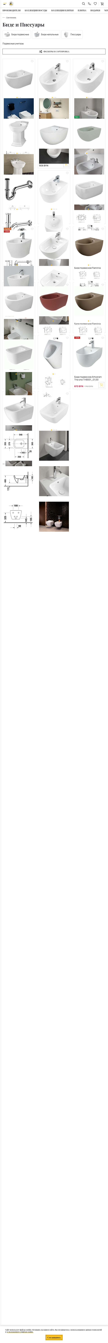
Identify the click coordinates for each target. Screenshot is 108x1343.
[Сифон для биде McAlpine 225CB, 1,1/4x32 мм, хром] (19, 189)
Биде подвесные (20, 34)
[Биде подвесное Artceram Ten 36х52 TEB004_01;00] (19, 245)
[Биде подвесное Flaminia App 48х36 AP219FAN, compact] (89, 245)
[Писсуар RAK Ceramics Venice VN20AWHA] (54, 354)
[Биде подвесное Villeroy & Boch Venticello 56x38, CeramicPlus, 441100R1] (54, 410)
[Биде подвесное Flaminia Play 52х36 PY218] (19, 354)
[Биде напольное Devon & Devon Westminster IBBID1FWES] (19, 133)
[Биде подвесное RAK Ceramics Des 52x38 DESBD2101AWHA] (54, 133)
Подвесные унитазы (13, 43)
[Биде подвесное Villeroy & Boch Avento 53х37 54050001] (54, 189)
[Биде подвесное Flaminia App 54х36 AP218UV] (54, 301)
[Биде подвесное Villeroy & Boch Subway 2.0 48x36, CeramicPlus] (89, 77)
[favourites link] (95, 3)
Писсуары (75, 34)
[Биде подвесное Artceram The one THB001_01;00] (89, 354)
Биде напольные (49, 34)
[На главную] (11, 4)
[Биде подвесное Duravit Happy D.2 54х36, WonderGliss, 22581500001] (19, 410)
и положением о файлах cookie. (20, 1332)
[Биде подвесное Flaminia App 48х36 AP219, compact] (19, 301)
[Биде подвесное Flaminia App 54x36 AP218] (19, 77)
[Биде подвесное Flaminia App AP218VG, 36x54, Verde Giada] (89, 133)
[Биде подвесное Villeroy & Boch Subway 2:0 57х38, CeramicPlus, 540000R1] (54, 77)
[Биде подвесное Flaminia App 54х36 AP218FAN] (89, 301)
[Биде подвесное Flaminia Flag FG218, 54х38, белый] (89, 189)
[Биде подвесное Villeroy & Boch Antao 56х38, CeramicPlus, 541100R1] (54, 245)
